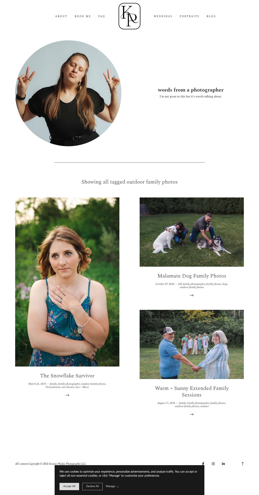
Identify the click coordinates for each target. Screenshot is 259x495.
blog (211, 16)
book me (83, 16)
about (61, 16)
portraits (189, 16)
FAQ (101, 16)
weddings (163, 16)
